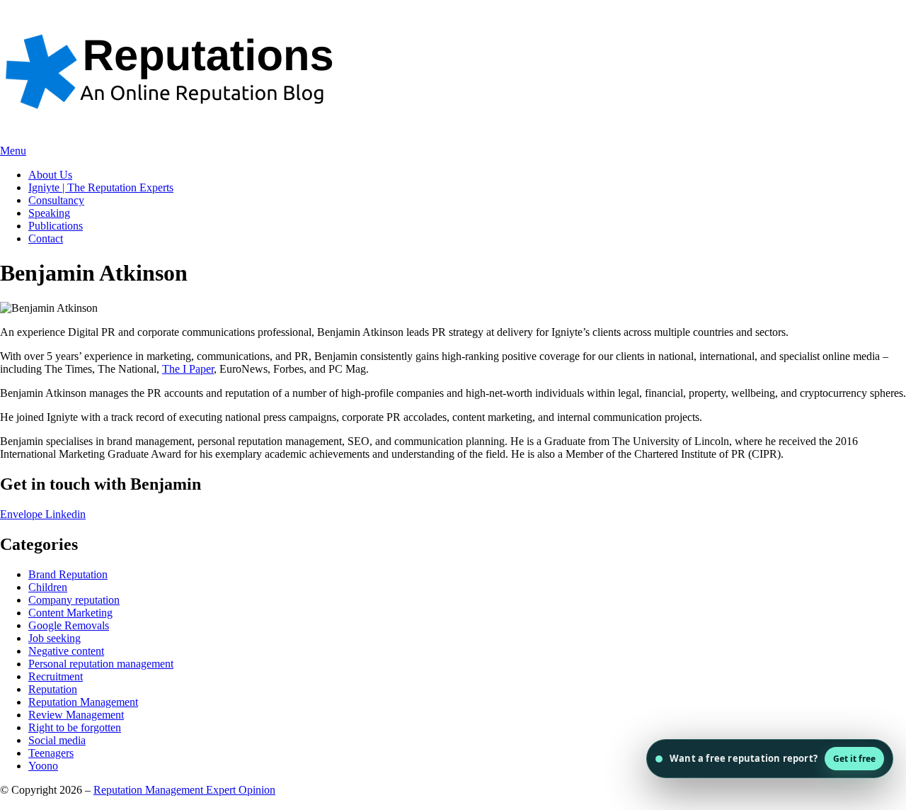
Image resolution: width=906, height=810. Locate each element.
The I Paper (188, 369)
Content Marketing (70, 613)
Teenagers (51, 753)
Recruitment (55, 676)
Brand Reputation (68, 574)
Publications (55, 226)
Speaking (49, 213)
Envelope (22, 514)
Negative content (66, 651)
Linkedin (65, 514)
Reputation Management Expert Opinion (184, 790)
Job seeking (54, 638)
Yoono (43, 766)
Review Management (76, 715)
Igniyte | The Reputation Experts (100, 187)
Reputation (52, 689)
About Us (50, 175)
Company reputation (74, 600)
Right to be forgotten (74, 727)
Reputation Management (83, 702)
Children (47, 587)
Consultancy (56, 200)
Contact (45, 238)
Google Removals (68, 625)
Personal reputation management (100, 664)
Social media (57, 740)
